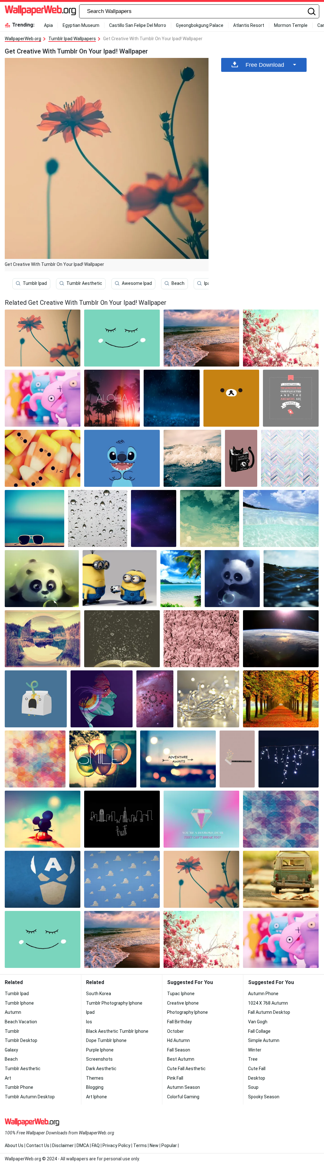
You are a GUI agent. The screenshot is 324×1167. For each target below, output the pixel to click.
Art (8, 1078)
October (175, 1031)
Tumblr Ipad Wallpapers (72, 38)
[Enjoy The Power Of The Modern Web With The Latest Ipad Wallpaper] (210, 518)
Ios (89, 1021)
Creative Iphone (183, 1003)
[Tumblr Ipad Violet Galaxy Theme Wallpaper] (153, 518)
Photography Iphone (187, 1012)
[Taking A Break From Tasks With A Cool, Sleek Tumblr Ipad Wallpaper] (178, 759)
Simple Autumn (263, 1040)
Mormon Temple (291, 25)
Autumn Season (183, 1087)
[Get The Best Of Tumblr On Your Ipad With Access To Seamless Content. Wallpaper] (208, 698)
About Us (14, 1145)
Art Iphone (96, 1096)
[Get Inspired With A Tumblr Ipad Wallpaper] (42, 879)
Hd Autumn (178, 1040)
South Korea (98, 993)
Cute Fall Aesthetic (186, 1068)
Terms (140, 1145)
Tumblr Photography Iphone (114, 1003)
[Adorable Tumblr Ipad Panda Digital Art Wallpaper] (232, 578)
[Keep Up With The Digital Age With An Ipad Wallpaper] (171, 398)
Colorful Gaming (183, 1096)
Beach (177, 283)
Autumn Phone (263, 993)
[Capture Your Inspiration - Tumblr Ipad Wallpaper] (42, 638)
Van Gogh (257, 1021)
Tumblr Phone (19, 1087)
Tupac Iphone (181, 993)
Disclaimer (63, 1145)
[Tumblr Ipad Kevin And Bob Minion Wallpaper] (120, 578)
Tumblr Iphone (19, 1003)
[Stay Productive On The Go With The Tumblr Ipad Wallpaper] (42, 578)
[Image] (281, 879)
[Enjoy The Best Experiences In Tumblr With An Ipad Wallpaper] (231, 398)
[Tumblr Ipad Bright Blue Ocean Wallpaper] (281, 518)
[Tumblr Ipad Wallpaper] (281, 638)
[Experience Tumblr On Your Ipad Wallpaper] (42, 398)
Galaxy (11, 1049)
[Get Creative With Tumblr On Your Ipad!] (42, 338)
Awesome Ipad (137, 283)
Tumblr (12, 1031)
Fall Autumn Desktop (269, 1012)
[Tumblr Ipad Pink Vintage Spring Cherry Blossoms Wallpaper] (281, 338)
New (154, 1145)
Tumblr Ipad (35, 283)
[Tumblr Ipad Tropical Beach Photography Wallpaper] (180, 578)
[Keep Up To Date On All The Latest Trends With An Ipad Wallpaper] (281, 819)
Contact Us (37, 1145)
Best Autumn (180, 1059)
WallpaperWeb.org (23, 38)
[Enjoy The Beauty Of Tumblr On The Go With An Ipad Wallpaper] (98, 518)
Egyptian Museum (81, 25)
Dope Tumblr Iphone (106, 1040)
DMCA (83, 1145)
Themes (94, 1078)
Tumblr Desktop (21, 1040)
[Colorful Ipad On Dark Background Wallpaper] (290, 458)
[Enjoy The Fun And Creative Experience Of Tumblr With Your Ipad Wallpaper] (122, 338)
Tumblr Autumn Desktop (30, 1096)
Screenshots (99, 1059)
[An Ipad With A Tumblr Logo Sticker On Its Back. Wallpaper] (291, 578)
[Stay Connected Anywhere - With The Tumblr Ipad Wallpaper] (102, 759)
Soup (253, 1087)
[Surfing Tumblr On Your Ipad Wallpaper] (241, 458)
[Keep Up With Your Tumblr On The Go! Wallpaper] (34, 518)
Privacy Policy (116, 1145)
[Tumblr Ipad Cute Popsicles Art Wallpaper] (42, 458)
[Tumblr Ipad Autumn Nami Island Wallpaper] (281, 698)
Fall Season (178, 1049)
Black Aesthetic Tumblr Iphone (117, 1031)
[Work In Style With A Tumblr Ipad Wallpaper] (201, 819)
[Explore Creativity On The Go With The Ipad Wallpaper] (35, 759)
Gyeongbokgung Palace (199, 25)
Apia (48, 25)
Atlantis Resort (248, 25)
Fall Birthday (179, 1021)
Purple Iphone (100, 1049)
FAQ (96, 1145)
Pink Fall (175, 1078)
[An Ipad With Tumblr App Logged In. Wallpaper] (36, 698)
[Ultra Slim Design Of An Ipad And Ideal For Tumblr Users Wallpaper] (291, 398)
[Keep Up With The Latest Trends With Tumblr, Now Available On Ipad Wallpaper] (122, 638)
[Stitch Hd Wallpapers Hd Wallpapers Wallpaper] (122, 458)
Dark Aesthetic (101, 1068)
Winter (254, 1049)
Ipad (208, 283)
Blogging (94, 1087)
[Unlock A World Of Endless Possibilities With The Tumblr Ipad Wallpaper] (102, 698)
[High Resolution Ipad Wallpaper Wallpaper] (122, 879)
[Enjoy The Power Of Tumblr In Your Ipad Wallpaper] (154, 698)
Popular (169, 1145)
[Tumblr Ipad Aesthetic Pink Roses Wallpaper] (201, 638)
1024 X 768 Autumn (268, 1003)
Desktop (256, 1078)
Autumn (13, 1012)
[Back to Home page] (40, 11)
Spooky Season (263, 1096)
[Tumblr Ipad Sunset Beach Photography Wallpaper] (201, 338)
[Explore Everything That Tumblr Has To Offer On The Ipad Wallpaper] (122, 819)
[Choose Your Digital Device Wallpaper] (289, 759)
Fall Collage (259, 1031)
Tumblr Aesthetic (84, 283)
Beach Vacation (21, 1021)
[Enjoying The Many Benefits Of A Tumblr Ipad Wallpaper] (237, 759)
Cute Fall (256, 1068)
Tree (253, 1059)
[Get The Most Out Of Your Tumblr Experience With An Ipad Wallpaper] (112, 398)
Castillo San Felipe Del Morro (137, 25)
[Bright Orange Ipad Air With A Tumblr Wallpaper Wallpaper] (42, 819)
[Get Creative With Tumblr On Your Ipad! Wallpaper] (201, 879)
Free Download (265, 65)
